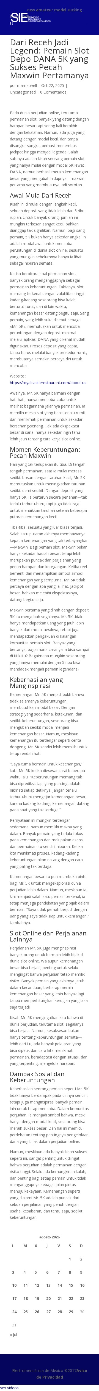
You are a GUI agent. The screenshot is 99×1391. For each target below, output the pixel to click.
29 (71, 1311)
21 (59, 1298)
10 (14, 1285)
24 (14, 1311)
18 (25, 1298)
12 (37, 1285)
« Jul (13, 1334)
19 (37, 1298)
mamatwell (27, 85)
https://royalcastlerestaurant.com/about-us (48, 382)
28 (59, 1311)
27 (48, 1311)
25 (25, 1311)
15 (71, 1285)
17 (14, 1298)
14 (59, 1285)
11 (25, 1285)
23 (82, 1298)
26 (37, 1311)
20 (48, 1298)
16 (82, 1285)
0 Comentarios (53, 92)
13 (48, 1285)
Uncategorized (23, 92)
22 (71, 1298)
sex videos (9, 1387)
